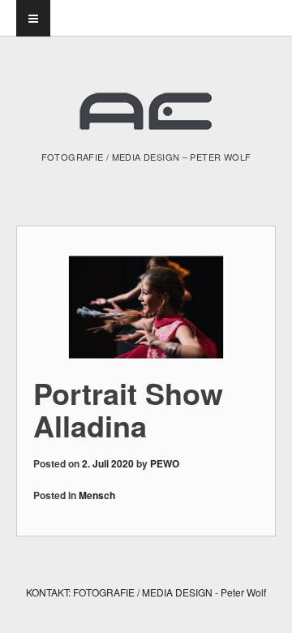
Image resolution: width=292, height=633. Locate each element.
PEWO (164, 463)
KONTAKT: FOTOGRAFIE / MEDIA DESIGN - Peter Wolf (146, 592)
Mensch (97, 495)
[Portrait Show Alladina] (146, 307)
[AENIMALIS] (146, 118)
